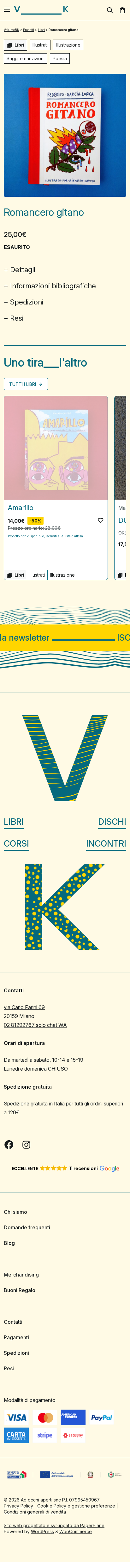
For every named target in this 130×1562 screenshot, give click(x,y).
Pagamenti (16, 1337)
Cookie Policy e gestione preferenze (76, 1505)
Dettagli (22, 270)
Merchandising (21, 1274)
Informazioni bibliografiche (53, 286)
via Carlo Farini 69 (24, 1007)
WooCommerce (75, 1531)
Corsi (16, 843)
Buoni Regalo (19, 1290)
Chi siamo (15, 1212)
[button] (101, 520)
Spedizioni (27, 302)
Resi (17, 318)
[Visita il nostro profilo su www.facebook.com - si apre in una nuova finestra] (9, 1145)
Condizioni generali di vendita (35, 1511)
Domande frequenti (27, 1227)
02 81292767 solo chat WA (35, 1025)
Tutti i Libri (23, 384)
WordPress (42, 1531)
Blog (9, 1243)
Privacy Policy (18, 1505)
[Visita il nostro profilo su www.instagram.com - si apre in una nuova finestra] (26, 1145)
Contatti (13, 1322)
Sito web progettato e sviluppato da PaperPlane (54, 1525)
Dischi (112, 821)
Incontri (106, 843)
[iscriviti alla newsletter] (65, 637)
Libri (14, 821)
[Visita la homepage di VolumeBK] (41, 10)
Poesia (60, 58)
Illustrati (40, 45)
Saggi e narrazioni (25, 58)
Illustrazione (68, 45)
